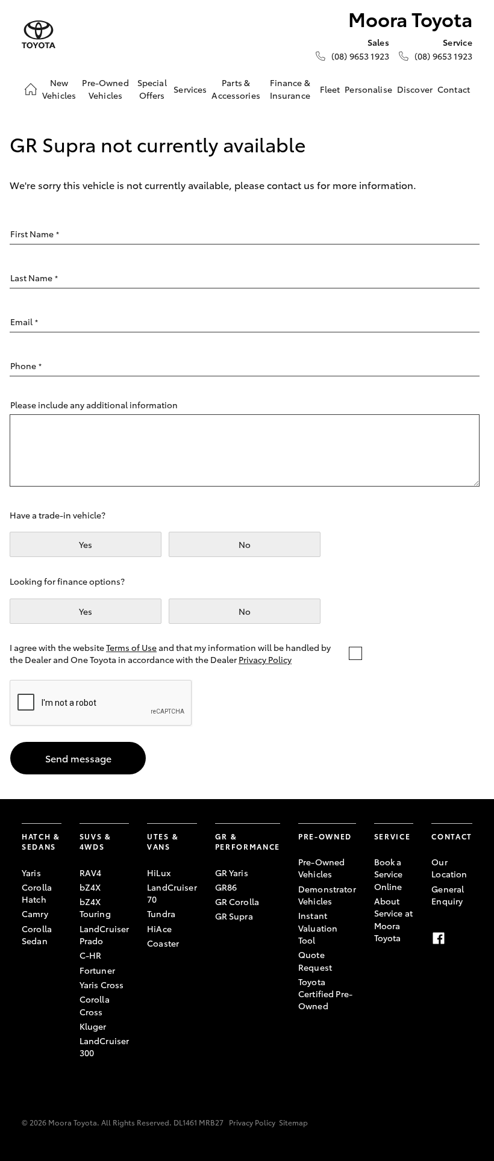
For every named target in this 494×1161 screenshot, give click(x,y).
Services (190, 89)
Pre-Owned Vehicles (105, 88)
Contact (453, 89)
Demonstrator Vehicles (327, 895)
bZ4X (90, 887)
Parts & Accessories (235, 88)
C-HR (91, 955)
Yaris (31, 873)
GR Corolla (237, 901)
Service (392, 836)
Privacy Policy (265, 659)
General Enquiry (447, 895)
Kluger (93, 1026)
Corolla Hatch (37, 893)
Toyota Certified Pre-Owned (325, 994)
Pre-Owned (325, 836)
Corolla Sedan (37, 935)
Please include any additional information (94, 405)
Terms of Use (131, 647)
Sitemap (293, 1122)
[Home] (31, 89)
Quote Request (315, 960)
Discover (415, 89)
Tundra (161, 913)
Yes (85, 544)
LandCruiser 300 (105, 1047)
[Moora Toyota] (38, 34)
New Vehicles (59, 88)
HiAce (159, 929)
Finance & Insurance (290, 88)
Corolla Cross (95, 1005)
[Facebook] (438, 938)
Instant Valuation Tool (317, 927)
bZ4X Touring (95, 907)
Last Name (34, 278)
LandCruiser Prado (105, 935)
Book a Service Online (388, 874)
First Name (34, 234)
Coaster (163, 943)
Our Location (449, 868)
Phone (26, 366)
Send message (78, 758)
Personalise (368, 89)
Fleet (330, 89)
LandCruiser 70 (172, 893)
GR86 (226, 887)
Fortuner (97, 970)
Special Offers (152, 88)
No (245, 544)
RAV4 (91, 873)
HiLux (158, 873)
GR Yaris (231, 873)
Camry (35, 913)
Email (24, 322)
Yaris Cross (102, 985)
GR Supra (234, 916)
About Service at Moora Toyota (393, 919)
